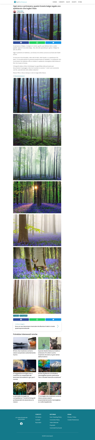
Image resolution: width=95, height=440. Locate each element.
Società (74, 2)
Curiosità (61, 2)
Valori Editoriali (54, 422)
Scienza (55, 2)
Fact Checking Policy (56, 417)
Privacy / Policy (72, 417)
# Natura (16, 315)
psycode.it (38, 422)
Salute (68, 2)
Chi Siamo (38, 417)
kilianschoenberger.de (19, 76)
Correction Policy (55, 420)
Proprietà (52, 425)
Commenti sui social (56, 428)
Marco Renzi (20, 11)
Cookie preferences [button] (73, 420)
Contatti (37, 420)
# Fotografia (23, 315)
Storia (80, 2)
